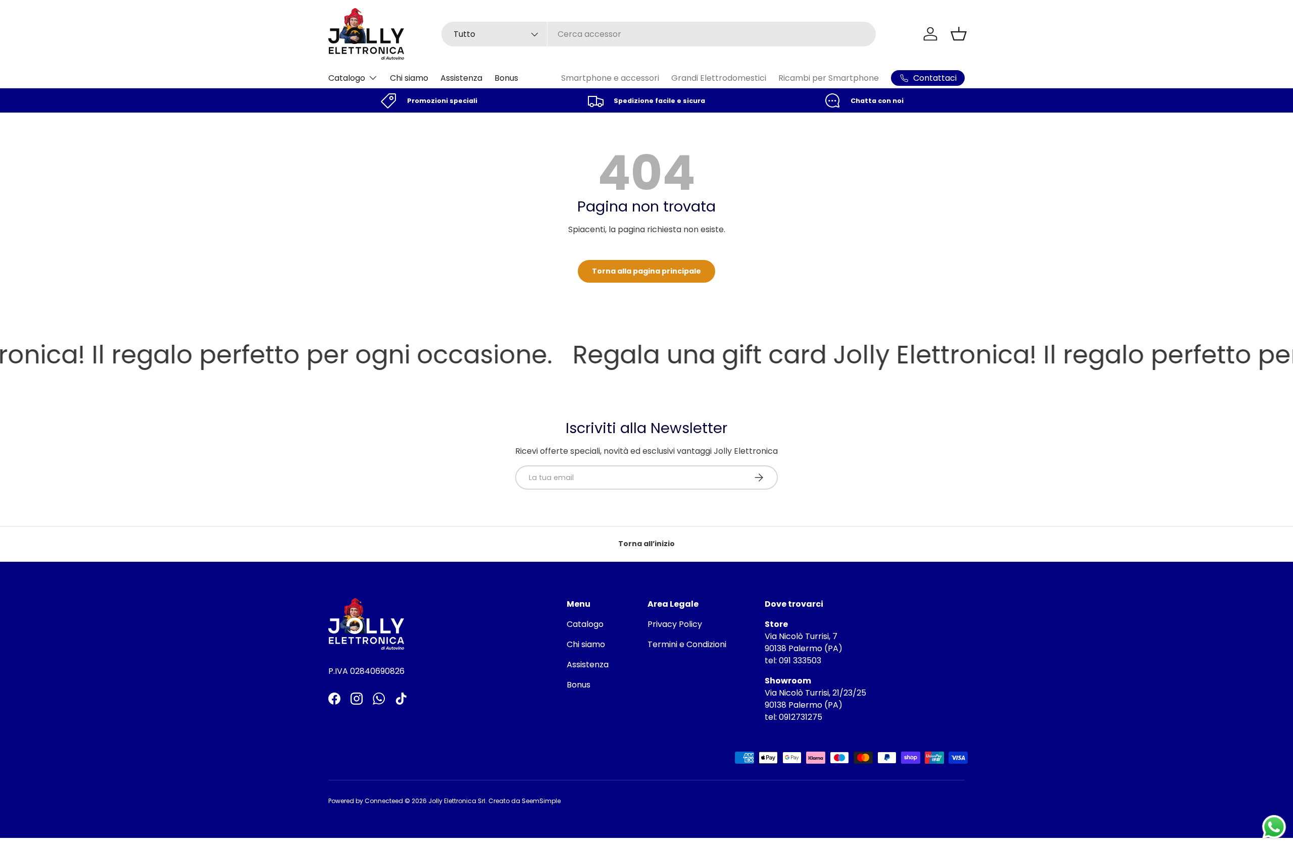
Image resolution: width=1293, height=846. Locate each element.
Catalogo (346, 78)
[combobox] (658, 34)
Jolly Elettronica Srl (456, 801)
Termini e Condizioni (687, 644)
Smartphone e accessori (610, 78)
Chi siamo (409, 78)
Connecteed (384, 801)
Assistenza (461, 78)
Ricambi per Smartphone (828, 78)
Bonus (506, 78)
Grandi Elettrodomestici (718, 78)
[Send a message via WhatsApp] (1274, 827)
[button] (959, 34)
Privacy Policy (675, 624)
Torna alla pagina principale (646, 271)
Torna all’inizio (646, 544)
